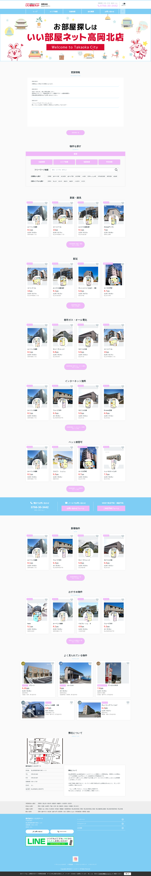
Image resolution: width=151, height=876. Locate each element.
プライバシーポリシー (81, 864)
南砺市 (71, 181)
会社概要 (91, 11)
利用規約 (71, 864)
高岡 (39, 811)
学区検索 (109, 162)
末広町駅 (63, 176)
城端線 (62, 809)
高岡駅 (49, 176)
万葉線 (40, 809)
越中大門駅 (71, 176)
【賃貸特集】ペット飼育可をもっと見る (75, 489)
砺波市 (66, 181)
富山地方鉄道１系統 (77, 809)
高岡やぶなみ (70, 811)
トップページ (81, 819)
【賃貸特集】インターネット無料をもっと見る (75, 427)
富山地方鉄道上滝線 (89, 809)
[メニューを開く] (122, 11)
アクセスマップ (81, 823)
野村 (39, 806)
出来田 (47, 806)
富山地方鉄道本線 (112, 809)
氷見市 (83, 181)
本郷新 (71, 806)
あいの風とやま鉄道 (48, 809)
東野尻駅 (109, 176)
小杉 (64, 811)
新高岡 (60, 811)
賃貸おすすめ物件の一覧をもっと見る (75, 641)
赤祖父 (66, 806)
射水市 (60, 181)
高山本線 (120, 809)
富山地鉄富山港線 (101, 809)
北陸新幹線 (67, 809)
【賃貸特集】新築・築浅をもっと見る (75, 244)
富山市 (55, 181)
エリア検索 (54, 11)
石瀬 (43, 806)
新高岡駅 (77, 176)
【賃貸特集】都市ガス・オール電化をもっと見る (75, 366)
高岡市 (49, 181)
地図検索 (87, 162)
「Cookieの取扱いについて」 (105, 873)
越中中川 (44, 811)
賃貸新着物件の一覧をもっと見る (75, 577)
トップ (35, 11)
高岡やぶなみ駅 (91, 176)
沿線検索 (72, 11)
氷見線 (57, 809)
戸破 (51, 806)
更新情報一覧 (75, 132)
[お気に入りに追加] (46, 203)
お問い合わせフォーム (75, 508)
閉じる (127, 873)
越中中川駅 (56, 176)
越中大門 (54, 811)
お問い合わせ (109, 11)
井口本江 (76, 806)
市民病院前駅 (101, 176)
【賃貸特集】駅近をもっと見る (75, 305)
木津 (54, 806)
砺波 (88, 811)
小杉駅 (84, 176)
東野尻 (84, 811)
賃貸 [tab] (75, 154)
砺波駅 (115, 176)
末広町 (49, 811)
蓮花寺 (61, 806)
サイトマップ (93, 864)
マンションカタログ (61, 864)
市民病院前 (78, 811)
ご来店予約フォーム (111, 508)
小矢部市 (77, 181)
